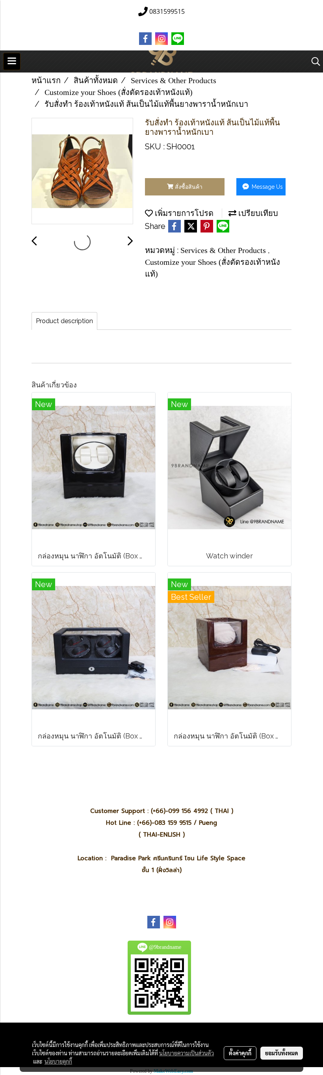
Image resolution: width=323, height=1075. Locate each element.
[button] (313, 61)
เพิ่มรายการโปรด (183, 213)
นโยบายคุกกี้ (58, 1061)
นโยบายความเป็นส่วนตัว (186, 1052)
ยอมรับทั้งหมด (281, 1052)
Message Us (266, 187)
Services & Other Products (224, 250)
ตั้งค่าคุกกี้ (240, 1052)
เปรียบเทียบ (257, 213)
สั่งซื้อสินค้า (187, 187)
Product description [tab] (64, 321)
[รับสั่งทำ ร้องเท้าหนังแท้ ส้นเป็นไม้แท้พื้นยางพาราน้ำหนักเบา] (82, 171)
